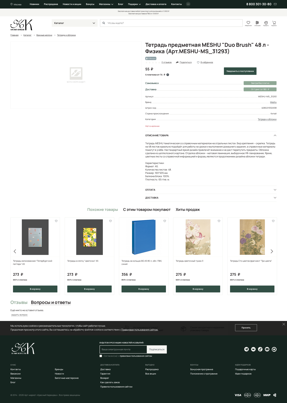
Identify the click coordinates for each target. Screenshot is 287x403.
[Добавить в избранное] (56, 221)
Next (274, 256)
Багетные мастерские (67, 378)
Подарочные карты (245, 369)
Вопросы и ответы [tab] (51, 302)
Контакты (176, 4)
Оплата (150, 189)
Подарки (133, 4)
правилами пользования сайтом (136, 355)
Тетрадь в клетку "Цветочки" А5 (82, 260)
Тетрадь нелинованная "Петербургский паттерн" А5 (32, 262)
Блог (120, 4)
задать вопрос (19, 314)
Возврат (104, 378)
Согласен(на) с (128, 356)
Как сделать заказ (110, 382)
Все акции (150, 373)
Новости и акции (72, 4)
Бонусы (90, 4)
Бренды (59, 369)
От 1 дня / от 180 (255, 89)
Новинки (34, 4)
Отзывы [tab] (18, 302)
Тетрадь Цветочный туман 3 (189, 260)
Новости (59, 373)
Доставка (151, 197)
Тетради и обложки (267, 119)
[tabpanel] (143, 312)
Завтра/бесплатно (260, 83)
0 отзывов (167, 62)
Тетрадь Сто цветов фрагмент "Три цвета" (251, 260)
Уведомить (240, 71)
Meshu (273, 102)
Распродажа (51, 4)
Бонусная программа (201, 369)
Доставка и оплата (156, 4)
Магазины (104, 4)
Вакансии (15, 373)
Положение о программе (203, 373)
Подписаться (156, 349)
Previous (13, 256)
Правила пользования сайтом (116, 386)
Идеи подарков (243, 373)
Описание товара (157, 135)
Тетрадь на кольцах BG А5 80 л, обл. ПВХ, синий (142, 262)
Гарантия (105, 373)
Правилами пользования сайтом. (139, 329)
